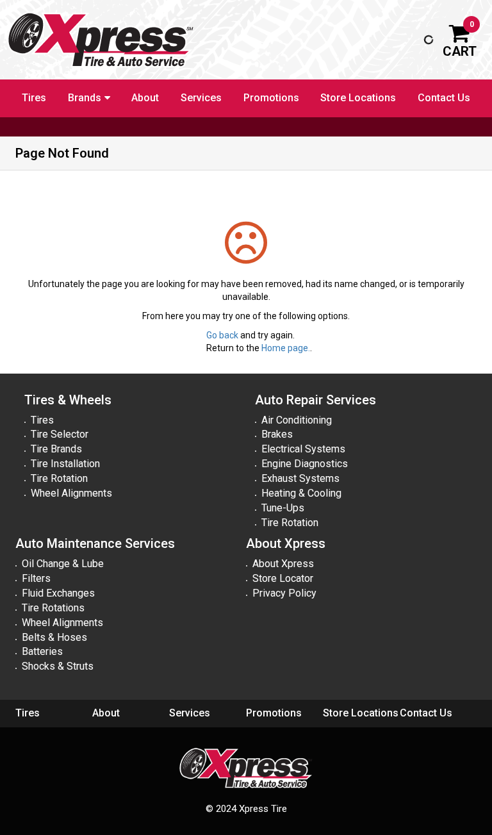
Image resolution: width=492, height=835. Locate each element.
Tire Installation (65, 464)
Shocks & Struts (58, 666)
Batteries (42, 651)
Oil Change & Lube (63, 564)
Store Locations (358, 98)
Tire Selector (59, 434)
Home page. (285, 348)
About (145, 98)
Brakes (277, 434)
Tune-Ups (282, 508)
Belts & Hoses (54, 637)
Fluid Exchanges (58, 593)
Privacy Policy (284, 593)
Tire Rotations (53, 608)
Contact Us (444, 98)
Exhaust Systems (300, 478)
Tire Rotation (59, 478)
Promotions (271, 98)
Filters (36, 578)
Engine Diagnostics (304, 464)
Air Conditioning (296, 420)
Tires (34, 98)
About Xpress (283, 564)
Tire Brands (56, 449)
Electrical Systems (303, 449)
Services (201, 98)
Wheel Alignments (71, 493)
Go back (222, 335)
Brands (84, 98)
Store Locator (282, 578)
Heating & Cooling (301, 493)
